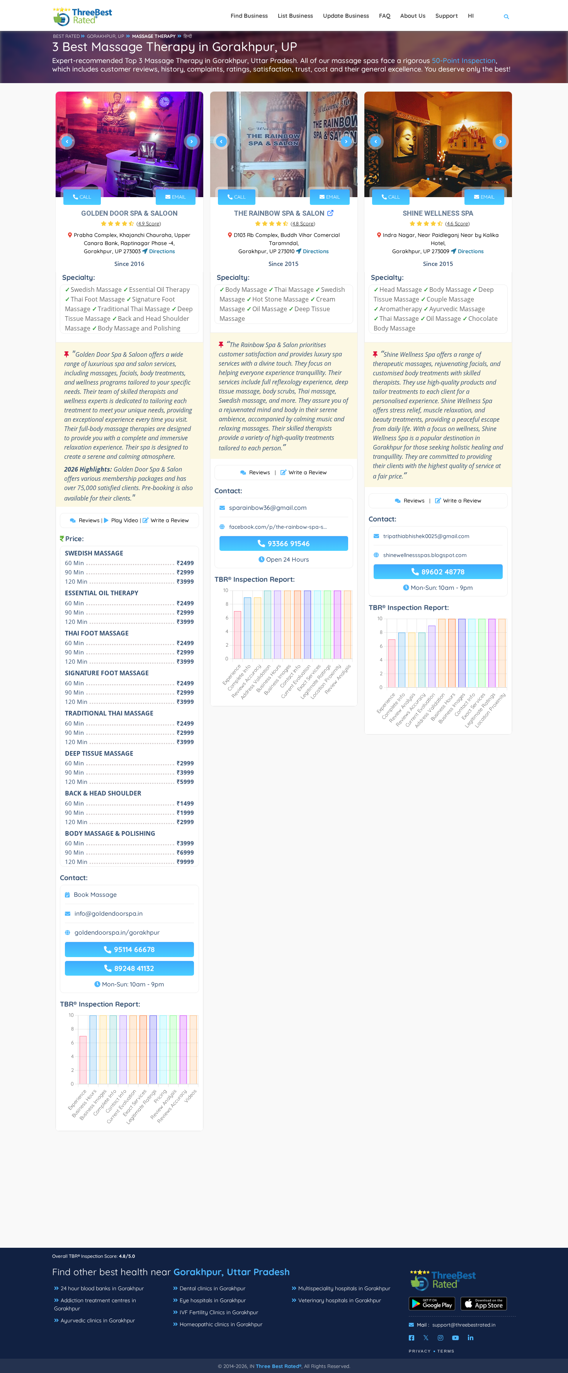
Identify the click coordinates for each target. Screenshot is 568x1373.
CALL (84, 197)
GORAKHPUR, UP (105, 36)
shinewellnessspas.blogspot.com (425, 555)
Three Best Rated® (278, 1366)
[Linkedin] (470, 1337)
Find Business (249, 15)
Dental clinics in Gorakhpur (212, 1288)
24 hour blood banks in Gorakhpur (102, 1288)
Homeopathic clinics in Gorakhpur (221, 1324)
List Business (295, 15)
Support (446, 15)
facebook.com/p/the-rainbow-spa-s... (278, 526)
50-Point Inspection (464, 60)
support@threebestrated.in (464, 1325)
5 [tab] (141, 179)
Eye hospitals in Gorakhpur (213, 1300)
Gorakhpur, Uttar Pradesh (231, 1272)
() (148, 223)
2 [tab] (122, 179)
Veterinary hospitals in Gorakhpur (339, 1300)
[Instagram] (440, 1337)
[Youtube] (455, 1337)
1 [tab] (116, 179)
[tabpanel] (129, 144)
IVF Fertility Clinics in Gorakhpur (219, 1312)
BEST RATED (66, 36)
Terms (446, 1351)
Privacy (420, 1351)
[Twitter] (426, 1337)
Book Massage (95, 894)
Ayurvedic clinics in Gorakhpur (98, 1320)
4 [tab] (135, 179)
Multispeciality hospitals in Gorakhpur (344, 1288)
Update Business (346, 15)
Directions (161, 251)
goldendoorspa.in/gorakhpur (117, 932)
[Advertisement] (284, 1193)
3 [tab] (129, 179)
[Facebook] (411, 1337)
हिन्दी (188, 36)
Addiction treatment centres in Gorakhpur (95, 1304)
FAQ (384, 15)
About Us (412, 15)
